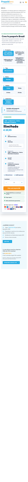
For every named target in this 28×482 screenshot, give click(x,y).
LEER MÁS (6, 241)
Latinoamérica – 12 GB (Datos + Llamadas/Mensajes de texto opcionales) (19, 60)
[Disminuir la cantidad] (6, 182)
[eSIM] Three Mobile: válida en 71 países (19, 53)
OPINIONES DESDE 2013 (10, 262)
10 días (8, 88)
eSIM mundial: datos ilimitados (8, 60)
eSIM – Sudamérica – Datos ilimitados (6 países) (8, 53)
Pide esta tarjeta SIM (14, 188)
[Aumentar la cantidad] (21, 182)
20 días (8, 92)
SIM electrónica (8, 70)
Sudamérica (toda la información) (8, 102)
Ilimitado (8, 79)
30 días (20, 92)
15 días (19, 88)
